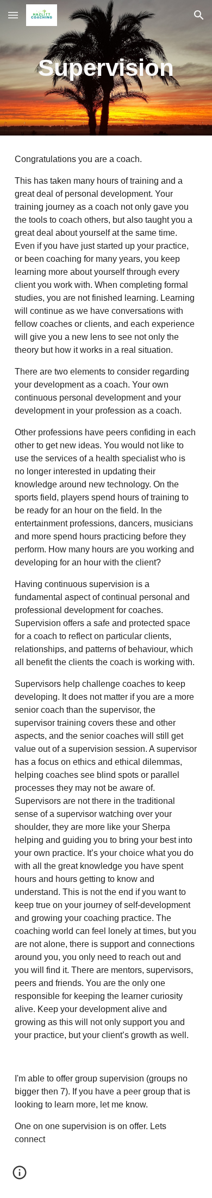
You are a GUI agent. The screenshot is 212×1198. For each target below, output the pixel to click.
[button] (13, 15)
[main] (106, 68)
